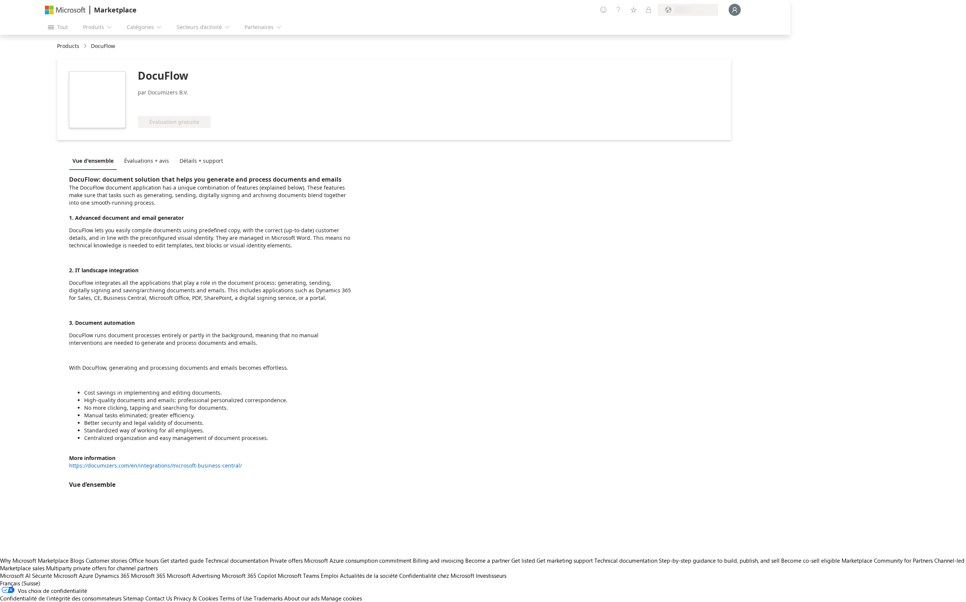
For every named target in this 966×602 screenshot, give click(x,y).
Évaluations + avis (146, 160)
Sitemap (133, 598)
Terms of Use (236, 598)
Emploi (329, 575)
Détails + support (201, 160)
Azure (86, 575)
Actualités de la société (369, 575)
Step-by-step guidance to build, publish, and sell (719, 560)
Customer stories (106, 560)
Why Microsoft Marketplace (34, 560)
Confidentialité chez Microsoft (436, 575)
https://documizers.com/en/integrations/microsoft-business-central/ (155, 465)
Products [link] (68, 45)
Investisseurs (491, 575)
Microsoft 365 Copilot (249, 575)
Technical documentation (236, 560)
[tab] (95, 160)
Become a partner (487, 560)
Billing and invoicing (438, 560)
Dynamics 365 (112, 575)
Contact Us (158, 598)
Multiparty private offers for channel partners (102, 568)
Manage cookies (341, 598)
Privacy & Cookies (196, 598)
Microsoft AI (15, 575)
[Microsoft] (65, 10)
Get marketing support (565, 560)
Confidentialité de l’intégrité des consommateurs (61, 598)
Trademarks (268, 598)
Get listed (523, 560)
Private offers (286, 560)
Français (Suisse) (20, 583)
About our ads (302, 598)
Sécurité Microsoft (54, 575)
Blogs (77, 560)
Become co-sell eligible (810, 560)
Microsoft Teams (298, 575)
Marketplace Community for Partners (887, 560)
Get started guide (182, 560)
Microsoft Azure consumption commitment (358, 560)
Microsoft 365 (148, 575)
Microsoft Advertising (193, 575)
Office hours (144, 560)
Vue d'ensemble (93, 160)
